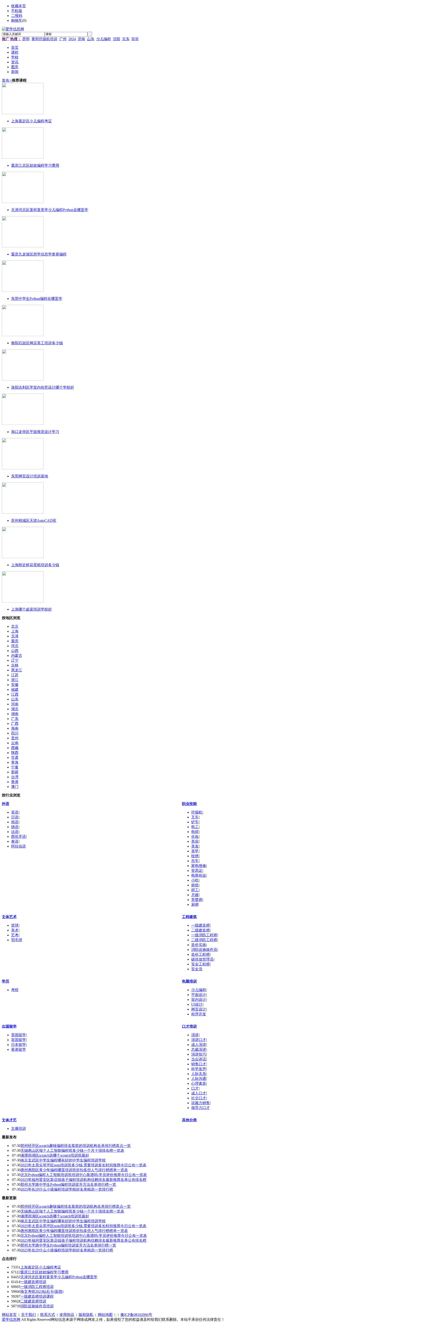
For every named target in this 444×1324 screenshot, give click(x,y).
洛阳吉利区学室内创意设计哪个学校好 (42, 387)
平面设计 (198, 995)
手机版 (16, 11)
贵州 (14, 738)
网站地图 (105, 1315)
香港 (14, 782)
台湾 (14, 777)
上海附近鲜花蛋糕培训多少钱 (35, 565)
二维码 (16, 16)
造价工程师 (200, 954)
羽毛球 (16, 940)
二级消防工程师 (204, 940)
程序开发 (198, 1014)
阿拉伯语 (18, 846)
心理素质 (198, 1083)
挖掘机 (196, 812)
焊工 (195, 890)
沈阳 (116, 39)
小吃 (195, 880)
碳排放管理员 (202, 959)
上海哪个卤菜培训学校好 (31, 609)
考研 (14, 990)
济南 (81, 39)
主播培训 (18, 1128)
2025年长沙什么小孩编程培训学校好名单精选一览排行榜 (67, 1189)
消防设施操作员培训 (37, 1306)
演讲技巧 (198, 1054)
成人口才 (198, 1093)
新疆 (14, 772)
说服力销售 (200, 1103)
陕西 (14, 753)
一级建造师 (200, 925)
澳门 (14, 787)
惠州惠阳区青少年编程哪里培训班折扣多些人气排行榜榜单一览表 (74, 1170)
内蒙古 (16, 655)
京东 (126, 39)
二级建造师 (200, 930)
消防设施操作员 (204, 950)
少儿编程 (103, 39)
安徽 (14, 685)
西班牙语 (18, 837)
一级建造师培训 (33, 1282)
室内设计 (198, 999)
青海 (14, 762)
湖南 (14, 714)
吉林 (14, 665)
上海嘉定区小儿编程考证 (31, 121)
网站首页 (9, 1315)
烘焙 (195, 885)
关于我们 (28, 1315)
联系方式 (47, 1315)
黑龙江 (16, 670)
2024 (72, 39)
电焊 (195, 832)
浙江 (14, 680)
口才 (195, 1088)
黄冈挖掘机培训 (44, 39)
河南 (14, 704)
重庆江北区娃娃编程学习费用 (35, 165)
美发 (195, 846)
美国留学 (18, 1035)
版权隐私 (86, 1315)
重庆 (14, 641)
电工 (195, 827)
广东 (14, 719)
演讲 (195, 1035)
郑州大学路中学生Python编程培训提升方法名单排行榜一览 (68, 1184)
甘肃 (14, 757)
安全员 (196, 969)
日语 (14, 817)
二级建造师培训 (33, 1301)
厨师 (195, 904)
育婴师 (196, 900)
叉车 (195, 817)
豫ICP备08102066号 (136, 1315)
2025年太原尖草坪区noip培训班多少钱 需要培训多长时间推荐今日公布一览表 (83, 1165)
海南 (14, 728)
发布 (7, 80)
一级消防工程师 (204, 935)
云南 (14, 743)
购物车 (16, 20)
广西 (14, 723)
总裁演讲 (198, 1049)
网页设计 (198, 1009)
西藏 (14, 748)
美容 (195, 841)
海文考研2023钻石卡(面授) (41, 1291)
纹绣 (195, 856)
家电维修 (198, 866)
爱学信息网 (11, 1319)
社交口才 (198, 1098)
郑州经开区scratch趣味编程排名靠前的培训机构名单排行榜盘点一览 (76, 1146)
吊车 (195, 861)
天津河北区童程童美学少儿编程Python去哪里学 (49, 210)
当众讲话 (198, 1059)
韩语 (14, 822)
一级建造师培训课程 (37, 1296)
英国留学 (18, 1040)
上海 (14, 631)
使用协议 (66, 1315)
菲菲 (135, 39)
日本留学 (18, 1045)
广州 (63, 39)
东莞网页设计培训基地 (29, 476)
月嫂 (195, 895)
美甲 (195, 851)
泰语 (14, 841)
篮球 (14, 925)
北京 (14, 626)
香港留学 (18, 1049)
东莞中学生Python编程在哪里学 (36, 299)
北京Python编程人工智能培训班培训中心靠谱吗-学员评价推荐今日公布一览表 (84, 1175)
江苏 (14, 675)
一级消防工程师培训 (37, 1287)
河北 (14, 646)
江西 (14, 694)
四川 (14, 733)
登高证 (196, 870)
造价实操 (198, 945)
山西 (14, 651)
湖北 (14, 709)
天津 (14, 636)
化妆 (195, 837)
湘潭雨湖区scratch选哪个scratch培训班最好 (55, 1155)
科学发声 (198, 1069)
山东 (90, 39)
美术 (14, 930)
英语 (14, 812)
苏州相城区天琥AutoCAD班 (33, 520)
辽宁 (14, 660)
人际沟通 (198, 1079)
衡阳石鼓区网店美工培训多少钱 (37, 343)
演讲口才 (198, 1040)
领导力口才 (200, 1108)
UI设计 (197, 1004)
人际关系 (198, 1074)
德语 (14, 827)
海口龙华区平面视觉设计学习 (35, 432)
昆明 (26, 39)
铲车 (195, 822)
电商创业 (198, 875)
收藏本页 (18, 6)
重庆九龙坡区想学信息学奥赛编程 (39, 254)
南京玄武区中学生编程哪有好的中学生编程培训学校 (63, 1160)
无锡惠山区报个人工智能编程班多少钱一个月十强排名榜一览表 (72, 1150)
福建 (14, 689)
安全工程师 (200, 964)
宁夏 (14, 767)
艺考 (14, 935)
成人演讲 (198, 1045)
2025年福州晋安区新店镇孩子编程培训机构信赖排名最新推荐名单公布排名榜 (83, 1180)
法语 (14, 832)
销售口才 (198, 1064)
